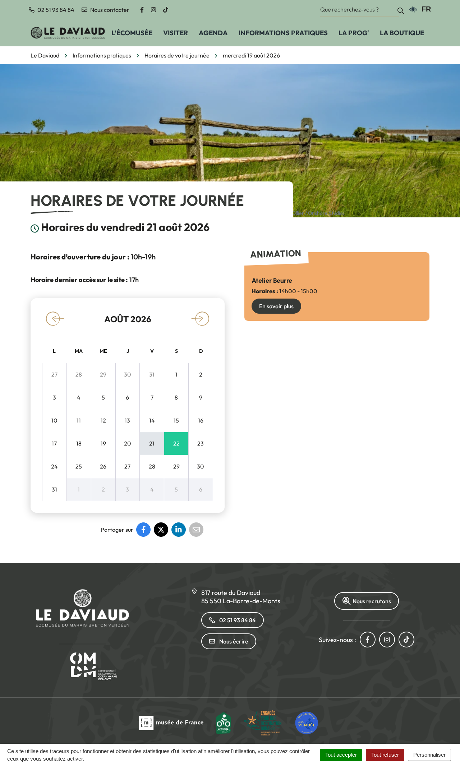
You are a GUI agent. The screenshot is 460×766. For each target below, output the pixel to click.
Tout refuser (385, 755)
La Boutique (402, 32)
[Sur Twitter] (161, 529)
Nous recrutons (372, 601)
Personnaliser (429, 755)
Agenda (213, 32)
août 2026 (127, 319)
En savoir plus (276, 306)
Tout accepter (341, 755)
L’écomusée (131, 32)
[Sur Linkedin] (178, 529)
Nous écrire (233, 641)
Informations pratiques (283, 32)
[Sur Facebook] (143, 529)
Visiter (175, 32)
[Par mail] (196, 529)
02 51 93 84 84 (237, 620)
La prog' (354, 32)
